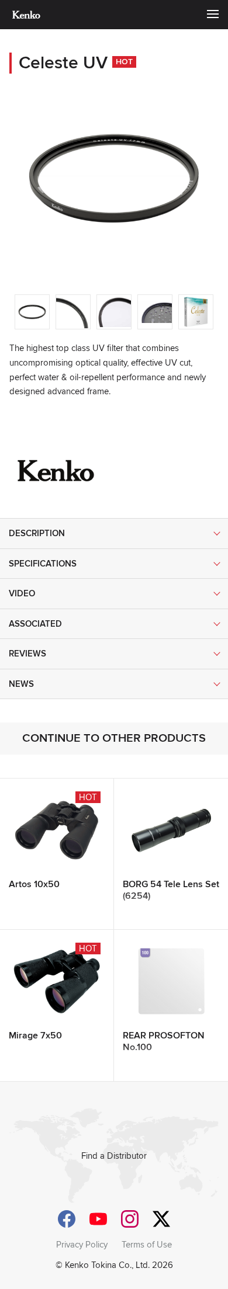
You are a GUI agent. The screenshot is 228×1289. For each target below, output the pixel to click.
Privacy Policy (82, 1244)
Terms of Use (147, 1244)
